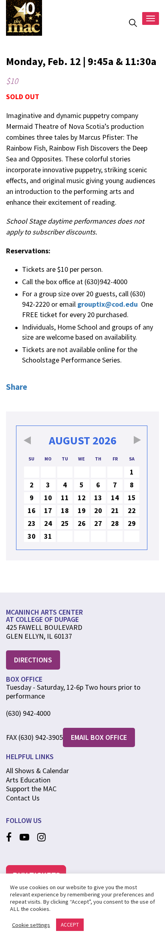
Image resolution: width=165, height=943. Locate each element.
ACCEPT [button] (70, 924)
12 (82, 497)
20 (98, 510)
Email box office (99, 737)
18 (65, 510)
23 (32, 523)
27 (98, 523)
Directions (33, 659)
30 (32, 536)
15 (132, 497)
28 (115, 523)
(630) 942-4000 (28, 713)
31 (48, 536)
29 (132, 523)
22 (132, 510)
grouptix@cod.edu (107, 304)
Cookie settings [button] (31, 925)
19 (82, 510)
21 (115, 510)
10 (48, 497)
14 (115, 497)
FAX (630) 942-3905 (34, 737)
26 (82, 523)
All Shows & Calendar (37, 770)
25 (65, 523)
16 (32, 510)
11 (65, 497)
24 (48, 523)
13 (98, 497)
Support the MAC (31, 788)
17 (48, 510)
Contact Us (23, 797)
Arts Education (28, 779)
